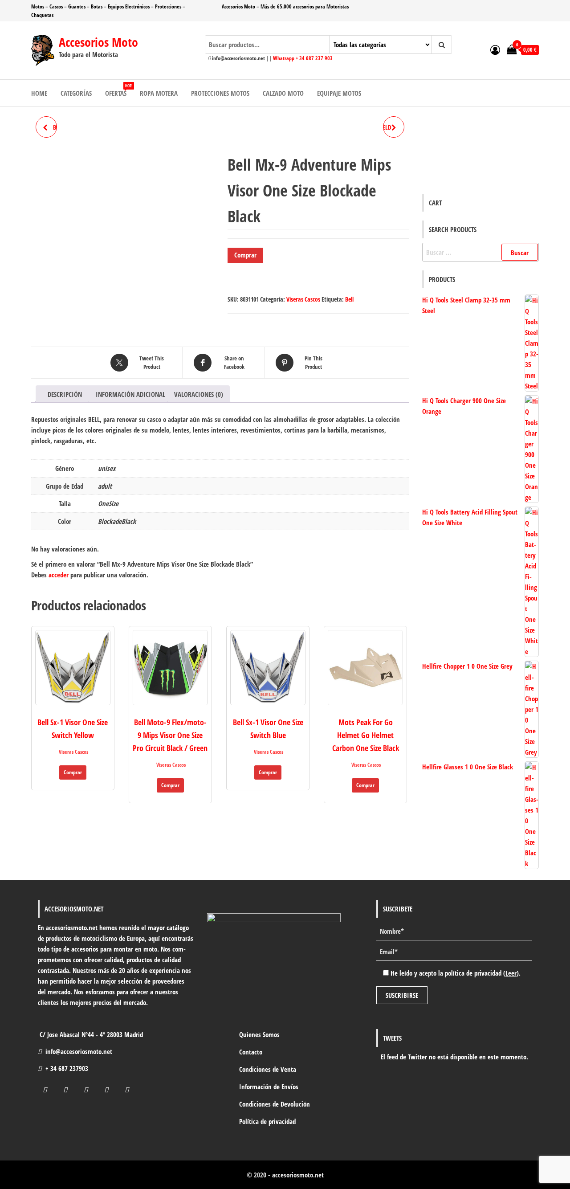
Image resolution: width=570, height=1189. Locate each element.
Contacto (250, 1051)
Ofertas (118, 90)
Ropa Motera (159, 93)
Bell (349, 299)
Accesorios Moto (98, 41)
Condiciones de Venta (267, 1069)
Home (39, 93)
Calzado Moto (283, 93)
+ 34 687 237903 (66, 1068)
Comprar (245, 254)
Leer (511, 972)
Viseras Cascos (303, 299)
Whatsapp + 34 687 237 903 (303, 58)
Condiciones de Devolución (274, 1103)
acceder (59, 574)
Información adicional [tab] (130, 394)
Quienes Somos (259, 1034)
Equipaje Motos (339, 93)
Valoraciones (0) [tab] (198, 394)
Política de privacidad (267, 1121)
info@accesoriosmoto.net (78, 1051)
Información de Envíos (268, 1086)
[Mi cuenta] (495, 49)
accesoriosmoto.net (298, 1174)
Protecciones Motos (220, 93)
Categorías (76, 93)
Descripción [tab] (65, 394)
